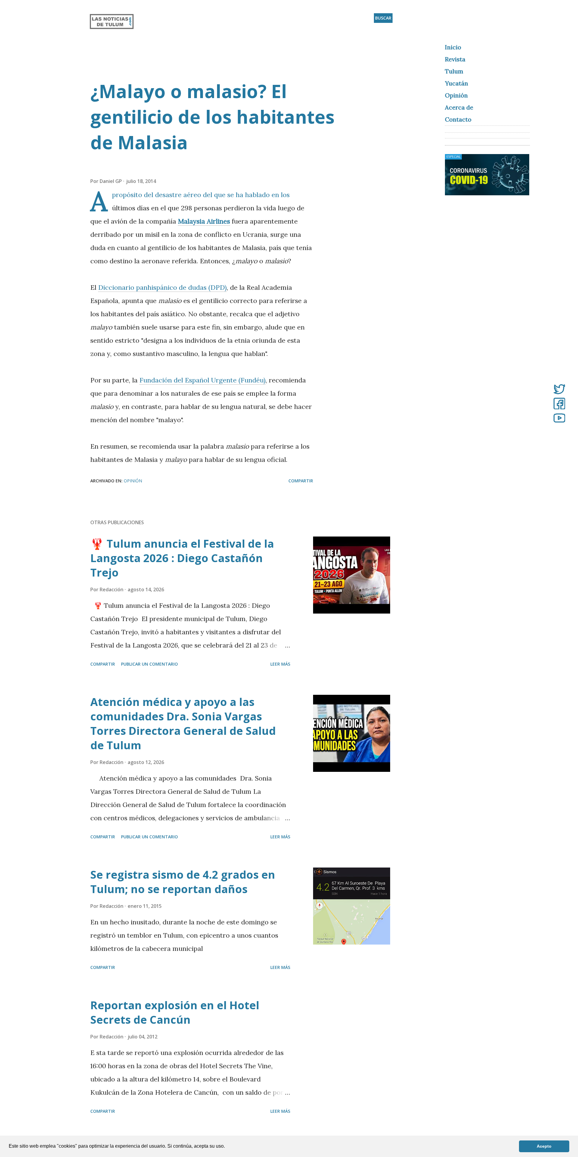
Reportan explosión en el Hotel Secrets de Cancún (174, 1012)
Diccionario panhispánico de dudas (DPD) (162, 287)
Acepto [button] (544, 1146)
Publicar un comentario (149, 664)
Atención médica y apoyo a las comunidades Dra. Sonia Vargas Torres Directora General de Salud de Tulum (183, 724)
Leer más (280, 664)
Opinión (133, 481)
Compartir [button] (300, 481)
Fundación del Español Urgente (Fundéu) (202, 380)
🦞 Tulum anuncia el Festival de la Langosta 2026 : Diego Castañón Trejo (182, 558)
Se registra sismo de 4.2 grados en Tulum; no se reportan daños (182, 881)
